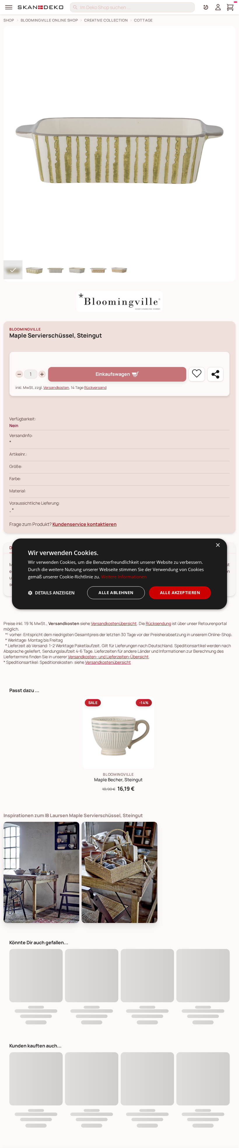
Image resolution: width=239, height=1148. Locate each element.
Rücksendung (158, 623)
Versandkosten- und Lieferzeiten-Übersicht (108, 656)
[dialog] (119, 573)
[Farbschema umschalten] (206, 7)
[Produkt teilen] (215, 374)
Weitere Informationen (124, 577)
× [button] (217, 545)
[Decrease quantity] (19, 374)
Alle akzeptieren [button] (180, 592)
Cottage (143, 20)
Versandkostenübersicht (114, 623)
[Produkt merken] (197, 374)
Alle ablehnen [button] (116, 592)
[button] (51, 592)
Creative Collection (106, 20)
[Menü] (8, 7)
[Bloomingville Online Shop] (119, 301)
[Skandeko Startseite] (40, 7)
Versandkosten (56, 387)
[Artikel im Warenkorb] (230, 7)
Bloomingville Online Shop (49, 20)
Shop (8, 20)
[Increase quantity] (42, 374)
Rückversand (95, 387)
